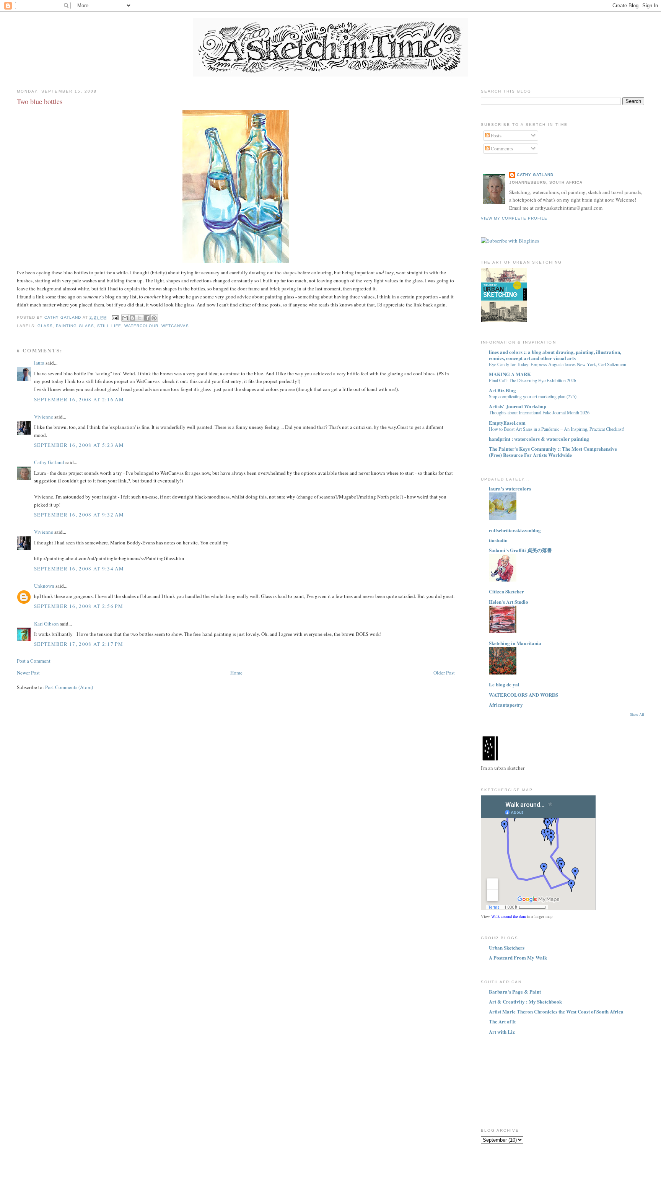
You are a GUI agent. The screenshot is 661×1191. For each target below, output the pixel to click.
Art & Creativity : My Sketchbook (525, 1001)
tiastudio (498, 540)
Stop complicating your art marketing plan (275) (532, 396)
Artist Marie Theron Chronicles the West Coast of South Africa (556, 1011)
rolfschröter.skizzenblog (515, 530)
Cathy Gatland (49, 462)
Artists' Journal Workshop (517, 406)
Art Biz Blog (502, 390)
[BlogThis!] (132, 318)
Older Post (444, 672)
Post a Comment (33, 660)
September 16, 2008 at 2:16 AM (79, 399)
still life (109, 326)
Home (236, 672)
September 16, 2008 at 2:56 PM (78, 606)
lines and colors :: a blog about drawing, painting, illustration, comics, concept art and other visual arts (555, 355)
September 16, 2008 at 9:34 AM (79, 568)
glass (45, 326)
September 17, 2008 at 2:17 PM (78, 643)
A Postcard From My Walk (518, 957)
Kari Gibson (46, 623)
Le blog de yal (504, 684)
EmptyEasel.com (507, 422)
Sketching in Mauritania (515, 643)
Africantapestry (506, 704)
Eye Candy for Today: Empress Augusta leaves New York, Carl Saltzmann (557, 364)
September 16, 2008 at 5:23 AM (79, 445)
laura (39, 362)
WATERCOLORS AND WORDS (523, 694)
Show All (637, 714)
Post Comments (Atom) (69, 687)
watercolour (141, 326)
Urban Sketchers (506, 947)
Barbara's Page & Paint (515, 991)
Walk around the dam (508, 916)
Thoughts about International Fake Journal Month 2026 (539, 412)
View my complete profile (514, 218)
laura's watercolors (510, 488)
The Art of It (502, 1021)
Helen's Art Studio (508, 601)
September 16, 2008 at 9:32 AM (79, 514)
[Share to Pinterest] (154, 318)
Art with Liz (502, 1031)
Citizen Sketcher (506, 591)
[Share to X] (139, 318)
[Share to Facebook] (147, 318)
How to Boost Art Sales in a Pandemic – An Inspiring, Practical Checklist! (556, 429)
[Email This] (125, 318)
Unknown (44, 585)
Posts (495, 135)
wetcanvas (175, 326)
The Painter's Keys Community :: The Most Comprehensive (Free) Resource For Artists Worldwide (553, 451)
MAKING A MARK (510, 374)
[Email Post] (115, 317)
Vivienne (43, 416)
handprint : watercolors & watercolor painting (539, 438)
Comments (501, 148)
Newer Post (28, 672)
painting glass (75, 326)
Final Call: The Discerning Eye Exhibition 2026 (532, 380)
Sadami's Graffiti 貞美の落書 (520, 550)
